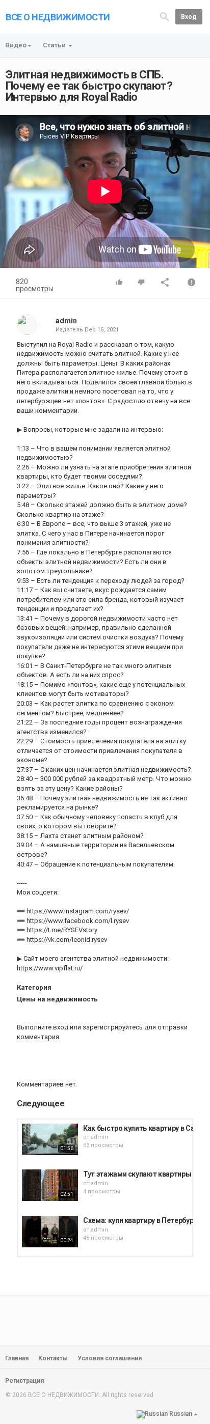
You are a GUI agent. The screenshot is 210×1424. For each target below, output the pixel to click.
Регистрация (24, 1380)
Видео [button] (16, 45)
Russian (181, 1413)
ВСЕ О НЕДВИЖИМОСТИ (58, 17)
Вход (189, 16)
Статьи (55, 45)
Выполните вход (42, 1027)
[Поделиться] (165, 283)
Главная (17, 1358)
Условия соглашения (109, 1358)
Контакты (53, 1358)
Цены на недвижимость (57, 999)
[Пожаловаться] (191, 283)
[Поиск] (165, 16)
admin (66, 321)
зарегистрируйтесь (113, 1027)
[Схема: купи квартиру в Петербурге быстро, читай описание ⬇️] (50, 1231)
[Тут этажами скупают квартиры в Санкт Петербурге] (50, 1185)
